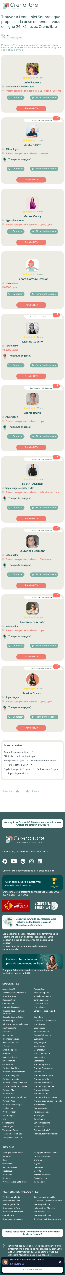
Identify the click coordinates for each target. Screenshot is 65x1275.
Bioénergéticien (9, 1000)
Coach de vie (39, 1007)
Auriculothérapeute (42, 996)
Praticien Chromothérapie (13, 1072)
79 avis (40, 408)
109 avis (40, 212)
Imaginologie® (40, 1043)
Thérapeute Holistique (12, 1134)
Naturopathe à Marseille (44, 1208)
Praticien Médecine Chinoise (14, 1086)
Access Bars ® (8, 989)
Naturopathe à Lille (42, 1212)
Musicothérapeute (42, 1053)
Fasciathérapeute (41, 1032)
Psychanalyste (40, 1105)
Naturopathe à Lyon (11, 1201)
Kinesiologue (39, 1046)
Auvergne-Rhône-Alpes (12, 1153)
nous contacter (43, 1255)
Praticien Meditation (43, 1083)
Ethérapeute (39, 1028)
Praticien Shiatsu (41, 1094)
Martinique (7, 1171)
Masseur (6, 1053)
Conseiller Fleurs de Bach (44, 1011)
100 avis (40, 274)
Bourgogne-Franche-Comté (46, 1153)
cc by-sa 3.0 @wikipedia (11, 38)
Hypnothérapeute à (43, 760)
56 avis (40, 617)
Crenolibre (8, 851)
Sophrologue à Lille (10, 1204)
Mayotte (37, 1171)
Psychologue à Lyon (42, 1215)
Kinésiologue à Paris (11, 1208)
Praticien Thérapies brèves (45, 1097)
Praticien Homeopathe (43, 1075)
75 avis (40, 479)
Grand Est (38, 1160)
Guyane (37, 1164)
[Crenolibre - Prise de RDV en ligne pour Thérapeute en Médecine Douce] (21, 6)
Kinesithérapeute (9, 1050)
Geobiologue (7, 1035)
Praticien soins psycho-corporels (48, 1101)
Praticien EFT (39, 1072)
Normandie (7, 1175)
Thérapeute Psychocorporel (46, 1134)
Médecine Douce (9, 1057)
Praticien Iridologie (10, 1079)
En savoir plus (17, 1264)
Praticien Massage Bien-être (14, 1083)
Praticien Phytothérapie (44, 1086)
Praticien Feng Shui (10, 1075)
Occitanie (6, 1178)
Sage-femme (39, 1119)
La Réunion (38, 1167)
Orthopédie (39, 1061)
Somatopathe (8, 1123)
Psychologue (7, 1108)
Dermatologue (8, 1021)
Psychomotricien (41, 1108)
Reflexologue (8, 1116)
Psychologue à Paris (11, 1197)
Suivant (35, 791)
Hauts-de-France (9, 1167)
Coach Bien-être (41, 1004)
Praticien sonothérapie (12, 1105)
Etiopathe (6, 1032)
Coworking (38, 1017)
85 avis (40, 337)
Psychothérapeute (42, 1112)
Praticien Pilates (9, 1090)
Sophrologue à (18, 773)
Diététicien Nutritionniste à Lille (47, 1219)
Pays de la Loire (40, 1178)
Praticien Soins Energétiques (14, 1097)
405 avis (40, 78)
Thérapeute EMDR (42, 1130)
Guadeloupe (7, 1164)
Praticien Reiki (8, 1094)
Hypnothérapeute (10, 1043)
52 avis (40, 689)
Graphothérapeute (10, 1039)
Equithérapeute (9, 1028)
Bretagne (6, 1156)
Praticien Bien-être (10, 1068)
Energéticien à (14, 760)
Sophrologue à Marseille (44, 1197)
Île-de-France (39, 1182)
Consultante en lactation (12, 1017)
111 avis (40, 140)
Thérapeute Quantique (12, 1137)
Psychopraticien (9, 1112)
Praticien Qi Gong (41, 1090)
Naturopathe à (18, 765)
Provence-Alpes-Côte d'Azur (14, 1182)
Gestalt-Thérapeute (42, 1035)
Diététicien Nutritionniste (45, 1021)
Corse (4, 1160)
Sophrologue (7, 1126)
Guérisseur (38, 1039)
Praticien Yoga (8, 1101)
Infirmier (6, 1046)
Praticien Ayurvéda (42, 1064)
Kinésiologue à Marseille (12, 1219)
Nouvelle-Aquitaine (42, 1175)
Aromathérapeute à (16, 752)
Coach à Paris (8, 1215)
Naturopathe (39, 1057)
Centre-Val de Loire (42, 1156)
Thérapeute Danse (10, 1130)
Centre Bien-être (41, 1000)
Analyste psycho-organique (14, 993)
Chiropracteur (8, 1004)
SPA (4, 1119)
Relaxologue (39, 1116)
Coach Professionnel (11, 1007)
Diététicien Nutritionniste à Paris (48, 1201)
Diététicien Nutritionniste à (20, 756)
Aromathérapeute (41, 993)
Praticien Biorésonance (44, 1068)
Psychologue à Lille (42, 1204)
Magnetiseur (39, 1050)
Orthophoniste (8, 1061)
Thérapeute (39, 1126)
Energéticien (39, 1024)
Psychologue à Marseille (12, 1212)
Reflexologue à (47, 769)
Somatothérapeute (42, 1123)
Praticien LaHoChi (41, 1079)
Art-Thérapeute (9, 996)
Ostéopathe (7, 1064)
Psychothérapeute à (17, 769)
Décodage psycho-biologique (15, 1024)
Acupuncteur (39, 989)
